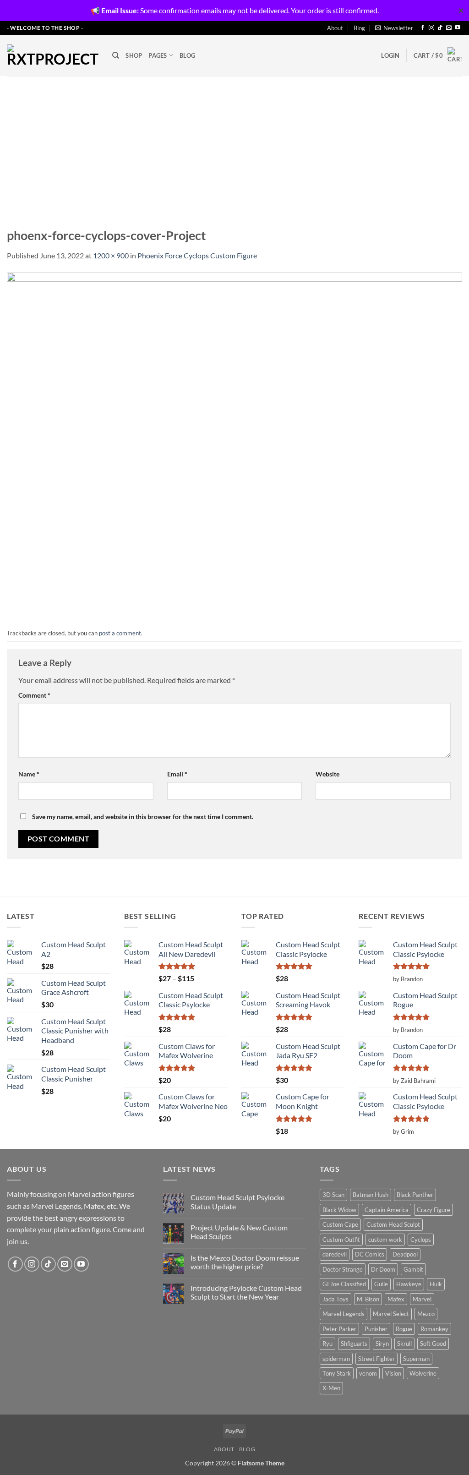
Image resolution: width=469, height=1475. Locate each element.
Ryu (327, 1343)
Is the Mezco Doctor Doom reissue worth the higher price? (245, 1262)
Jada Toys (335, 1299)
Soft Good (433, 1343)
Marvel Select (391, 1313)
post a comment (120, 633)
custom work (385, 1239)
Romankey (434, 1329)
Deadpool (405, 1254)
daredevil (334, 1254)
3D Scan (333, 1194)
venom (368, 1373)
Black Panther (415, 1194)
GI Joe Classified (344, 1284)
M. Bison (368, 1299)
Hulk (436, 1284)
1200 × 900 (111, 255)
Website (327, 774)
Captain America (387, 1209)
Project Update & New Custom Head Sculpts (239, 1231)
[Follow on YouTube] (457, 28)
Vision (393, 1373)
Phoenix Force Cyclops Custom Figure (197, 255)
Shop (133, 55)
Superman (416, 1358)
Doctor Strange (342, 1269)
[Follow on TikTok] (440, 28)
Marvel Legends (343, 1313)
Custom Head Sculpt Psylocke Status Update (237, 1201)
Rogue (404, 1329)
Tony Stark (336, 1373)
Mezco (426, 1313)
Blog (359, 28)
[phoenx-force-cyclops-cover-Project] (234, 441)
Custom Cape (340, 1224)
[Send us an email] (449, 28)
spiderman (336, 1358)
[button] (394, 28)
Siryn (382, 1343)
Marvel (422, 1299)
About (335, 28)
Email (177, 774)
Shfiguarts (354, 1343)
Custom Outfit (341, 1239)
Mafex (395, 1299)
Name (28, 774)
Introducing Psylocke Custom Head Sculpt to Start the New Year (246, 1292)
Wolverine (422, 1373)
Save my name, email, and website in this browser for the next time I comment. (142, 816)
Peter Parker (339, 1329)
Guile (381, 1284)
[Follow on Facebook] (422, 28)
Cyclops (420, 1239)
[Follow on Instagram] (431, 28)
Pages (157, 55)
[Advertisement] (234, 145)
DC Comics (369, 1254)
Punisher (376, 1329)
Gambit (413, 1269)
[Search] (115, 55)
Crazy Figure (433, 1209)
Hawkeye (408, 1284)
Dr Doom (383, 1269)
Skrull (404, 1343)
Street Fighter (376, 1358)
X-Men (331, 1388)
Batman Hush (370, 1194)
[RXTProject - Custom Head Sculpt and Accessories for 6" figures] (52, 55)
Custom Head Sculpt (393, 1224)
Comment (34, 695)
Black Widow (339, 1209)
